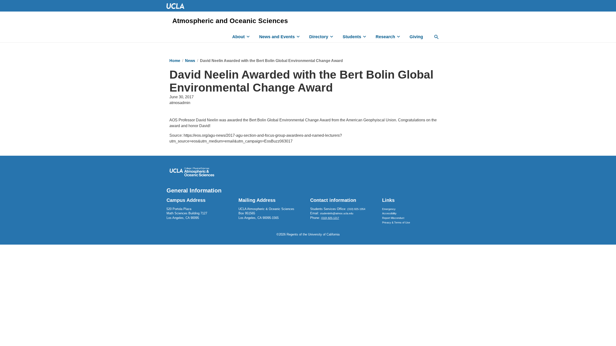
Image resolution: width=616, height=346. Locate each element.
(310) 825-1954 (356, 209)
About (238, 36)
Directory (318, 36)
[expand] (248, 36)
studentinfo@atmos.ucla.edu (336, 213)
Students (352, 36)
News (190, 61)
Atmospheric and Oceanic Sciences (230, 21)
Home (174, 61)
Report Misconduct (393, 217)
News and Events (277, 36)
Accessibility (389, 213)
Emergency (389, 209)
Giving (416, 36)
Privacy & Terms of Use (396, 222)
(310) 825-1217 (330, 217)
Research (385, 36)
